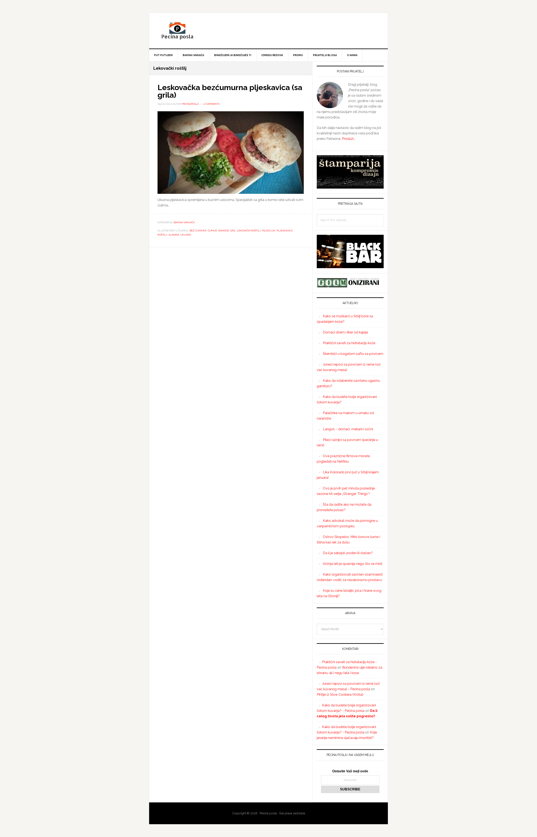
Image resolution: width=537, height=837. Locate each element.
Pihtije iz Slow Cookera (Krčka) (340, 695)
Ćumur (212, 230)
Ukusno (185, 234)
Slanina (173, 234)
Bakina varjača (184, 222)
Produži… (348, 139)
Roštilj (162, 234)
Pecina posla (268, 30)
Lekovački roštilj (249, 230)
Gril (233, 230)
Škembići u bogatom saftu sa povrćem (353, 354)
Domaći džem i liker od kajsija (345, 332)
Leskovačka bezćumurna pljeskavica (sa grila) (230, 91)
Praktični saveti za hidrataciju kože (349, 343)
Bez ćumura (198, 230)
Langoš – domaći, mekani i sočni (348, 429)
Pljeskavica (285, 230)
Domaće (223, 230)
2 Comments (211, 103)
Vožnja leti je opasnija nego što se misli (352, 564)
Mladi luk (268, 230)
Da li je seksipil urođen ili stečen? (348, 553)
